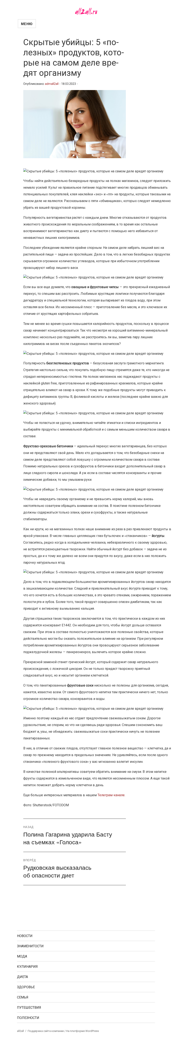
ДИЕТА (22, 977)
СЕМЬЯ (22, 997)
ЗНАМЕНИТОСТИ (30, 946)
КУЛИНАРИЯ (27, 967)
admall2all (52, 84)
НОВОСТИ (25, 936)
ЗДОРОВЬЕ (26, 987)
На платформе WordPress (82, 1031)
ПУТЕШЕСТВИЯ (29, 1008)
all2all (20, 1031)
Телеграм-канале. (111, 795)
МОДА (22, 956)
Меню (27, 23)
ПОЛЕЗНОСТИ (28, 1018)
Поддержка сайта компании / (47, 1031)
